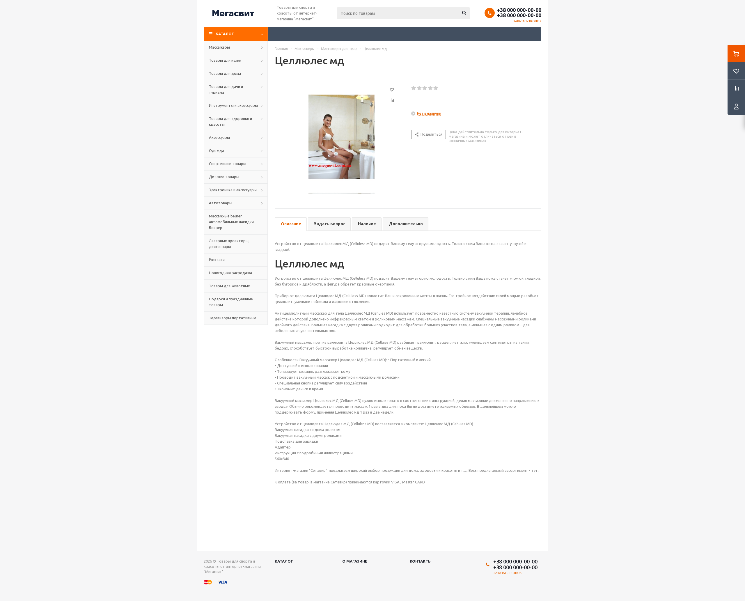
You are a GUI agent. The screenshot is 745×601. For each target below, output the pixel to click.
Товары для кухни (225, 60)
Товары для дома (225, 73)
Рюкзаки (217, 260)
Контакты (421, 561)
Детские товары (224, 177)
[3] (425, 88)
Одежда (216, 150)
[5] (436, 88)
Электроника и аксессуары (233, 190)
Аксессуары (219, 137)
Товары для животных (229, 286)
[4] (430, 88)
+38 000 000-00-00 (519, 10)
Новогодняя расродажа (230, 273)
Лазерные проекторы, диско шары (229, 244)
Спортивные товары (227, 164)
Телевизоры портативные (232, 318)
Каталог (225, 34)
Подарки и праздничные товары (231, 302)
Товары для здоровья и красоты (230, 121)
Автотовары (220, 203)
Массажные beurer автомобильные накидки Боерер (231, 222)
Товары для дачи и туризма (226, 89)
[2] (419, 88)
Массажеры (219, 47)
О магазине (354, 561)
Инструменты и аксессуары (233, 105)
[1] (414, 88)
